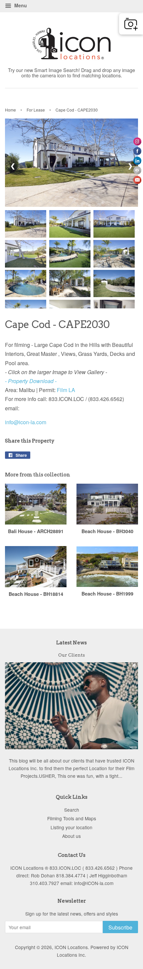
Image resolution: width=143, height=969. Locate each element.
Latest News (71, 643)
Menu (20, 5)
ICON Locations (71, 947)
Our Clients (71, 655)
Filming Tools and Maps (71, 818)
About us (71, 836)
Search (71, 809)
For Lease (36, 110)
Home (10, 110)
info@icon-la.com (25, 422)
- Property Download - (31, 381)
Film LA (66, 390)
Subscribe (120, 927)
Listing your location (71, 827)
